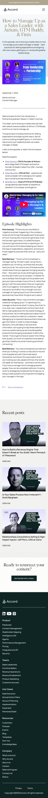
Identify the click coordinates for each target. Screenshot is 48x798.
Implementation (9, 704)
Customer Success (10, 682)
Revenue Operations (11, 672)
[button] (44, 9)
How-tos (6, 740)
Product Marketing (10, 679)
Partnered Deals (9, 711)
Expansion (7, 708)
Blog (4, 733)
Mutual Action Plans (11, 697)
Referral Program (9, 769)
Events (5, 730)
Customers (7, 722)
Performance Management (14, 642)
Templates (7, 737)
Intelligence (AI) (9, 635)
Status (5, 777)
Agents (5, 639)
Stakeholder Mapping (11, 632)
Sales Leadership (9, 664)
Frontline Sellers (9, 668)
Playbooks (6, 625)
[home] (9, 10)
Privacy (18, 788)
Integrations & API (10, 650)
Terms (30, 788)
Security (6, 653)
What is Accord (8, 755)
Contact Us (7, 773)
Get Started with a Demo (24, 578)
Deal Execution (8, 693)
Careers (5, 766)
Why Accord (7, 759)
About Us (6, 762)
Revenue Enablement (11, 675)
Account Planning (10, 701)
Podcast (6, 726)
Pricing (5, 646)
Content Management (12, 628)
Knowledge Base (9, 744)
